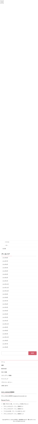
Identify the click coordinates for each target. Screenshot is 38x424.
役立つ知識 (4, 372)
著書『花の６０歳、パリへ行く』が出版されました (15, 404)
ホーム (3, 362)
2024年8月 (5, 330)
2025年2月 (5, 317)
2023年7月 (5, 344)
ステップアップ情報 (6, 375)
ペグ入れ (7, 242)
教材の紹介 (4, 368)
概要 (2, 365)
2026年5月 (5, 267)
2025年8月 (5, 297)
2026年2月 (5, 277)
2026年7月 (5, 261)
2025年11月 (5, 287)
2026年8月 (5, 258)
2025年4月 (5, 310)
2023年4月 (5, 347)
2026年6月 (5, 264)
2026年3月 (5, 274)
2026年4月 (5, 271)
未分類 (4, 248)
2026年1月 (5, 281)
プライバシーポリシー (6, 382)
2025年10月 (5, 291)
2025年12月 (5, 284)
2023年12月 (5, 337)
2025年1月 (5, 320)
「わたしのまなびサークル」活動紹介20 (13, 408)
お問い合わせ (4, 385)
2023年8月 (5, 340)
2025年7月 (5, 300)
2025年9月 (5, 294)
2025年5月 (5, 307)
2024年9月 (5, 327)
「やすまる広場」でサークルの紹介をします (14, 411)
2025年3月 (5, 314)
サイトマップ (4, 379)
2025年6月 (5, 304)
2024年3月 (5, 334)
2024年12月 (5, 324)
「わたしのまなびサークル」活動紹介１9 (13, 413)
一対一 (6, 245)
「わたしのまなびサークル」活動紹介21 (13, 406)
